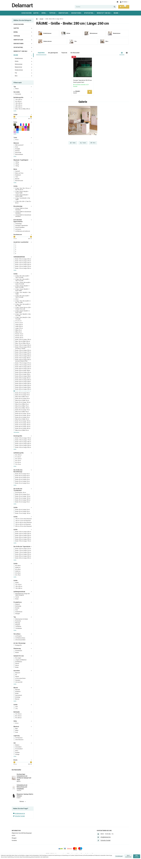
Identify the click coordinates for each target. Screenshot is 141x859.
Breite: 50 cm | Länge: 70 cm (22, 409)
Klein (16, 728)
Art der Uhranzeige (19, 643)
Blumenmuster (19, 180)
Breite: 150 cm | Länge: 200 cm (23, 354)
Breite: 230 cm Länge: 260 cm (23, 378)
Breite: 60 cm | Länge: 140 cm (22, 415)
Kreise (17, 598)
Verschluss (17, 634)
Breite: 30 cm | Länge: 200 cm (22, 500)
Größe (15, 186)
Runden (17, 608)
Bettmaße (17, 712)
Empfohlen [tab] (41, 52)
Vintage (17, 754)
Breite (15, 760)
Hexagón (17, 613)
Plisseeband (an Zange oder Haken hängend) (22, 594)
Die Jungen (18, 658)
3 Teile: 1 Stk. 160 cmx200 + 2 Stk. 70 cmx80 (22, 301)
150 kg (17, 164)
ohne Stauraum (19, 739)
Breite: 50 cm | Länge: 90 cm (22, 511)
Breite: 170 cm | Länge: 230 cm (23, 552)
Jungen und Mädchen (21, 659)
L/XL (16, 708)
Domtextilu (18, 94)
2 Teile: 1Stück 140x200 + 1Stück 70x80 (21, 192)
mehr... (15, 111)
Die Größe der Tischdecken (18, 489)
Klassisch (17, 672)
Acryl (16, 147)
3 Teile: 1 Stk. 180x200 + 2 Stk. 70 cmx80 (23, 314)
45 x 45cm (18, 569)
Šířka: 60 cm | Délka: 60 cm (22, 430)
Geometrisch (18, 695)
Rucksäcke (18, 621)
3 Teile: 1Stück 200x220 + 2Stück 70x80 (21, 195)
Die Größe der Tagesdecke (22, 546)
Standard (17, 680)
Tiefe (15, 137)
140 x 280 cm (18, 588)
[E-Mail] (117, 2)
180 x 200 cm (18, 105)
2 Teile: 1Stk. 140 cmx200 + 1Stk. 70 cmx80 (22, 276)
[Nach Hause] (36, 18)
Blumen (17, 178)
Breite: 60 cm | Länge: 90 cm (22, 417)
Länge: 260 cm (19, 326)
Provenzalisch (19, 748)
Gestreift (17, 171)
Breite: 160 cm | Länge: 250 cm (23, 259)
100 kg (17, 162)
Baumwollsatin (19, 154)
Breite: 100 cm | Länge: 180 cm (23, 339)
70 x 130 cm (18, 584)
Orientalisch (18, 747)
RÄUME (117, 13)
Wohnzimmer (18, 64)
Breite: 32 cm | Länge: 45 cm (22, 502)
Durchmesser (18, 234)
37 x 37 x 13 (18, 320)
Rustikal (17, 752)
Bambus (17, 150)
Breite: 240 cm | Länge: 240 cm (23, 383)
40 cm (17, 723)
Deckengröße (18, 436)
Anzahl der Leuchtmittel (21, 242)
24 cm (17, 299)
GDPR (13, 835)
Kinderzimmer (19, 70)
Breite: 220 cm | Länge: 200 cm (23, 539)
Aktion (17, 88)
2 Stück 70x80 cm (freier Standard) (21, 209)
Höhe (15, 721)
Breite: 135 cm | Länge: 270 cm (23, 266)
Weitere (22, 801)
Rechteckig (18, 606)
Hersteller (17, 92)
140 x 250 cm (18, 586)
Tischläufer (18, 626)
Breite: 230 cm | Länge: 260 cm (23, 379)
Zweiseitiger (18, 223)
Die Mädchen (18, 661)
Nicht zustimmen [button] (128, 856)
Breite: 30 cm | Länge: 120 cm (22, 496)
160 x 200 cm (18, 99)
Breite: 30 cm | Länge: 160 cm (22, 498)
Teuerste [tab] (64, 52)
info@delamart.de (20, 813)
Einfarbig (17, 697)
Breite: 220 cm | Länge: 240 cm (23, 372)
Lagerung (17, 735)
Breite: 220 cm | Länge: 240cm (23, 376)
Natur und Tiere (19, 173)
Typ (15, 86)
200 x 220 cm (18, 107)
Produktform (18, 602)
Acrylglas (17, 148)
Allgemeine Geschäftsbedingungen (22, 833)
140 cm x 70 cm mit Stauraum (23, 520)
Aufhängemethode (19, 591)
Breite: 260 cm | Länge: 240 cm (23, 389)
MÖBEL (44, 13)
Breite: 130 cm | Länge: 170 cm (23, 440)
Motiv (15, 169)
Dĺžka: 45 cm (18, 330)
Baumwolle (18, 152)
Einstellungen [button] (119, 856)
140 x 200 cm (18, 103)
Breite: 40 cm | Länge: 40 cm (22, 398)
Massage (17, 622)
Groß (16, 732)
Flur (16, 73)
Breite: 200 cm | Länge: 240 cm (23, 556)
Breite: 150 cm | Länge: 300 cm (23, 356)
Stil (15, 743)
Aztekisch (17, 691)
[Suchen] (115, 7)
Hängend (17, 624)
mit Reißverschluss (20, 638)
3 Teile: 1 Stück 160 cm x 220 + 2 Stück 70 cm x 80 (23, 308)
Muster (16, 687)
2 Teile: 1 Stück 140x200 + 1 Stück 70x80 (22, 289)
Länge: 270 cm (19, 328)
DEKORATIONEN (76, 13)
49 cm (17, 139)
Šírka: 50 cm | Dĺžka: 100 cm (22, 408)
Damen (17, 663)
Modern (17, 745)
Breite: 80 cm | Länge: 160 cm (22, 426)
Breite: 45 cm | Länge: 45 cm (22, 479)
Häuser (17, 676)
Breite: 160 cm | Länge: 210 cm (23, 548)
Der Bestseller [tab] (75, 52)
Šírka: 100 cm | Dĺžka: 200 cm (22, 341)
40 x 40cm (18, 565)
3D (16, 674)
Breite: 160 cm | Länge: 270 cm (23, 260)
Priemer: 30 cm (19, 335)
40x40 (17, 582)
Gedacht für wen (19, 656)
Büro (16, 76)
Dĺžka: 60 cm (18, 332)
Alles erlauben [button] (136, 856)
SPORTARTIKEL (89, 13)
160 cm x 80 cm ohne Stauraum (23, 522)
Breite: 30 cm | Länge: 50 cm (22, 394)
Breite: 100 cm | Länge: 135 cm (23, 541)
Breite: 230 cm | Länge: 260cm (23, 381)
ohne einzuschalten (20, 639)
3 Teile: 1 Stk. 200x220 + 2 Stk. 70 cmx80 (23, 318)
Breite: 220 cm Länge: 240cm (22, 370)
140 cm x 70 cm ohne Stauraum (23, 518)
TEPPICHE (52, 13)
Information (16, 830)
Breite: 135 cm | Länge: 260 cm (23, 264)
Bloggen (14, 838)
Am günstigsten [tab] (53, 52)
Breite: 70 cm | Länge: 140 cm (22, 421)
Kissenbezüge (18, 206)
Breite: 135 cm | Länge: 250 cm (23, 262)
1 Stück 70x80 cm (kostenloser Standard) (23, 212)
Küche (16, 61)
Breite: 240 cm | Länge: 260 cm (23, 385)
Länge (15, 114)
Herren (17, 665)
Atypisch (17, 604)
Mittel (16, 730)
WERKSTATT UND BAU (103, 13)
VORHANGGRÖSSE (19, 257)
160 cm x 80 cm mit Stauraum (23, 524)
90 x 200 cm (18, 101)
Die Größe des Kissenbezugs (18, 470)
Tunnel (17, 597)
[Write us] (98, 840)
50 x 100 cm (18, 455)
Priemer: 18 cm (19, 334)
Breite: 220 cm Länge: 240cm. (23, 374)
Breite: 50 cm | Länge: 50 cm (22, 481)
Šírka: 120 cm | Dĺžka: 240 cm (22, 343)
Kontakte (14, 840)
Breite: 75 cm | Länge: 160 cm (22, 424)
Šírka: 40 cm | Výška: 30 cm (22, 400)
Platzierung (17, 648)
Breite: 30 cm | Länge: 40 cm (22, 393)
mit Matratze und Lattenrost (22, 231)
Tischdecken (18, 628)
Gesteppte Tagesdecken (21, 225)
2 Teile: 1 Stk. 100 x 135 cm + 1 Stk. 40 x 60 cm (23, 189)
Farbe (15, 122)
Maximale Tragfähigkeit (21, 160)
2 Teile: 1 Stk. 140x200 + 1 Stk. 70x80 (23, 293)
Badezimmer (18, 67)
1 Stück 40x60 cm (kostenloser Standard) (23, 215)
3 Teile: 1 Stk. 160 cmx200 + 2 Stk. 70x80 (22, 305)
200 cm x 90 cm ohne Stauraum (23, 526)
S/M (16, 706)
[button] (127, 7)
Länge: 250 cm (19, 324)
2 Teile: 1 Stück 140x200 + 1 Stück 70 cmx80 (22, 286)
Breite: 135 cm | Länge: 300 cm (23, 268)
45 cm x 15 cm (19, 322)
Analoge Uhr (18, 645)
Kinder (17, 667)
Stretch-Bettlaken (20, 227)
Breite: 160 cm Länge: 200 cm (23, 357)
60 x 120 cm (18, 458)
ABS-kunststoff (19, 145)
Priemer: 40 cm (19, 337)
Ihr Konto (124, 2)
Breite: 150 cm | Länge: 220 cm (23, 445)
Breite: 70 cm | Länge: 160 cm (22, 422)
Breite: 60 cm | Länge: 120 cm (22, 413)
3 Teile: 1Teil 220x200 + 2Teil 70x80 (22, 198)
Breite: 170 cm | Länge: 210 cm (23, 363)
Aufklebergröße (19, 453)
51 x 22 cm (18, 456)
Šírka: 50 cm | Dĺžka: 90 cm (22, 411)
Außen (17, 652)
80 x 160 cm (18, 715)
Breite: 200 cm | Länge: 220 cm (23, 368)
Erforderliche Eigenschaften (18, 220)
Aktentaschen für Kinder (21, 619)
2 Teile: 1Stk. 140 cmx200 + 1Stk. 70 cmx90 (22, 280)
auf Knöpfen (18, 636)
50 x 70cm (18, 575)
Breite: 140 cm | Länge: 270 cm (23, 352)
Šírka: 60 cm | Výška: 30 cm (22, 419)
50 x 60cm (18, 573)
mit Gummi (18, 229)
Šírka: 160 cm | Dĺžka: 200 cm (22, 108)
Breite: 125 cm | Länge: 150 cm (23, 438)
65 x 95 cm (18, 462)
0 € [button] (124, 6)
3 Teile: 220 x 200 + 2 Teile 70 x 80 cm (23, 202)
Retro (16, 750)
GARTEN (35, 13)
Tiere (16, 176)
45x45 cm (17, 571)
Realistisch (18, 175)
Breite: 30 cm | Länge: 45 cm (22, 494)
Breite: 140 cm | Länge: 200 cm (23, 345)
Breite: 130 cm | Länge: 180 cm (23, 441)
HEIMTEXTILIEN (63, 13)
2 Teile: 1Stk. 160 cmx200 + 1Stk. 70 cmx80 (22, 296)
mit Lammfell (18, 682)
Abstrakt (17, 689)
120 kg (17, 165)
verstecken (16, 432)
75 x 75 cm (18, 464)
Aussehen (17, 670)
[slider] (14, 116)
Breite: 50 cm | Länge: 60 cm (22, 483)
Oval (16, 609)
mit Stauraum (19, 737)
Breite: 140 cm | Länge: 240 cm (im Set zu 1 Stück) (23, 347)
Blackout (16, 726)
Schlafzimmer (19, 58)
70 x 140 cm (18, 714)
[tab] (121, 52)
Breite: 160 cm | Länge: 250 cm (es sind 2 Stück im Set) (23, 360)
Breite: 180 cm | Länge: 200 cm (23, 366)
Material (16, 143)
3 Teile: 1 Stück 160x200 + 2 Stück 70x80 (22, 311)
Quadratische (18, 611)
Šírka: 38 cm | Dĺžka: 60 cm (22, 396)
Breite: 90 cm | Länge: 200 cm (22, 428)
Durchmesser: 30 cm (20, 492)
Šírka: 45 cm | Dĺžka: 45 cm (22, 404)
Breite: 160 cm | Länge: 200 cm (23, 447)
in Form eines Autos (20, 678)
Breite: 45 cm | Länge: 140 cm (22, 402)
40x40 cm (17, 567)
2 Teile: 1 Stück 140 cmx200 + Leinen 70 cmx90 (23, 283)
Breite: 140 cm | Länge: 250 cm (23, 350)
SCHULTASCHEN (26, 13)
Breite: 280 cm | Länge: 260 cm (23, 391)
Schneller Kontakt (20, 816)
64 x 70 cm (18, 460)
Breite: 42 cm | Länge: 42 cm (22, 477)
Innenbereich (18, 650)
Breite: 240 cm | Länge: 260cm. (23, 387)
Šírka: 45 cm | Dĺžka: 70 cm (22, 406)
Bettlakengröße (18, 97)
